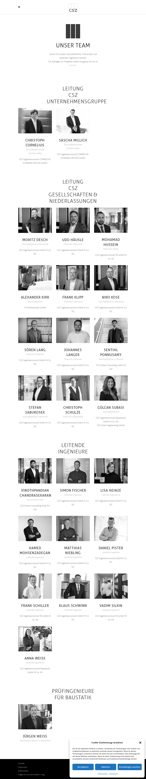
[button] (140, 742)
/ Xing (42, 775)
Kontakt (72, 65)
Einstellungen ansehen (129, 767)
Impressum (113, 774)
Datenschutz (103, 774)
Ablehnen (105, 767)
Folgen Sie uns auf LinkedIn (29, 775)
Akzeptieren (83, 767)
